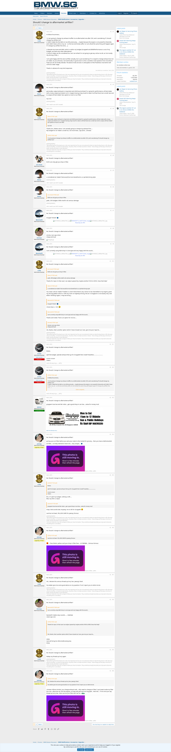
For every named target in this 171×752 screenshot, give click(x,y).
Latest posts (121, 28)
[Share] (111, 32)
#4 (113, 155)
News (36, 13)
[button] (77, 13)
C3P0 (35, 25)
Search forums (44, 16)
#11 (113, 344)
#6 (113, 187)
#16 (113, 527)
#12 (113, 367)
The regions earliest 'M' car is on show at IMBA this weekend (127, 52)
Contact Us (93, 13)
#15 (113, 475)
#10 (113, 261)
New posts (36, 16)
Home (57, 13)
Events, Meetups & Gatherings (127, 57)
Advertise (102, 13)
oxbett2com (133, 81)
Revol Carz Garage (124, 38)
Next (39, 28)
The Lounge (122, 47)
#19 (113, 649)
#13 (113, 397)
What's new (72, 13)
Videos (42, 13)
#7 (113, 210)
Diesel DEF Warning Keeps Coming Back (127, 41)
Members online (122, 62)
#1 (113, 31)
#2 (113, 84)
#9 (113, 244)
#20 (113, 671)
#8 (113, 228)
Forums (63, 13)
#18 (113, 599)
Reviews (49, 13)
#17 (113, 574)
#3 (113, 108)
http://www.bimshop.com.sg (51, 430)
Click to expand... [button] (80, 389)
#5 (113, 170)
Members (83, 13)
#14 (113, 434)
